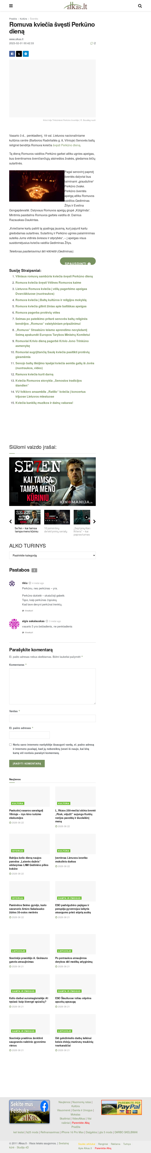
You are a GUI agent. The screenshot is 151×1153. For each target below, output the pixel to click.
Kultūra (23, 18)
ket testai (19, 1132)
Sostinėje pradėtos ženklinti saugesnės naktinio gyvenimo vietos (27, 1041)
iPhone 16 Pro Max (72, 1132)
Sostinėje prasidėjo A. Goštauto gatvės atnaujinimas (28, 959)
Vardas (14, 711)
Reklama (115, 1144)
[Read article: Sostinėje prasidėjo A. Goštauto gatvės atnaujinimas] (29, 944)
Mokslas (75, 1114)
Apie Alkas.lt (85, 1148)
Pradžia (13, 18)
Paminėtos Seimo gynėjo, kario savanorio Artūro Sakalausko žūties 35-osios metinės (28, 908)
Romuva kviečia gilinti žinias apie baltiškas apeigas (51, 306)
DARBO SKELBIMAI (126, 1132)
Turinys (127, 1144)
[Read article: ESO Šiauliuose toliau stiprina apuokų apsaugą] (75, 984)
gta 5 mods (106, 1132)
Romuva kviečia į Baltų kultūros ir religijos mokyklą (51, 300)
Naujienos (64, 1102)
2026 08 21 (63, 917)
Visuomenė (63, 1110)
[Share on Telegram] (26, 54)
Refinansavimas (50, 1132)
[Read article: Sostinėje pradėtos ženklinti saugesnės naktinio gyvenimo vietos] (29, 1024)
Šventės (34, 18)
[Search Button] (140, 5)
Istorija (17, 850)
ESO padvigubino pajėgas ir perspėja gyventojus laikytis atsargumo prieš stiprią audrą (73, 908)
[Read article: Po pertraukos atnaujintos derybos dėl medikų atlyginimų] (75, 944)
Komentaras (18, 664)
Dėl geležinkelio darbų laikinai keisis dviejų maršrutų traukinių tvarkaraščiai (74, 1041)
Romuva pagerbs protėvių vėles (37, 312)
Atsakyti (29, 610)
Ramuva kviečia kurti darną (34, 374)
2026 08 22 (17, 822)
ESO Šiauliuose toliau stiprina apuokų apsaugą (73, 1000)
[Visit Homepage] (75, 5)
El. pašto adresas (21, 728)
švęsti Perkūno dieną (66, 145)
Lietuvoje (18, 951)
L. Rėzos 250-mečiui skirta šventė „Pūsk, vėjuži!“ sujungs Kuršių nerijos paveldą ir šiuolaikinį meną (75, 815)
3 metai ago (55, 621)
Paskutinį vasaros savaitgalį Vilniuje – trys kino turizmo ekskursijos (26, 813)
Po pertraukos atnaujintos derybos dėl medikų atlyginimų (74, 959)
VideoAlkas (78, 1118)
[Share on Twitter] (19, 54)
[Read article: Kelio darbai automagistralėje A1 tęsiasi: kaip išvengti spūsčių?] (29, 984)
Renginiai (103, 1144)
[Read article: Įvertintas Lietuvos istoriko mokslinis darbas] (75, 844)
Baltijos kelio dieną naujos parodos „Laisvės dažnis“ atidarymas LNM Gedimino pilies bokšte (28, 863)
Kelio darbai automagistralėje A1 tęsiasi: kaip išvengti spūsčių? (28, 1000)
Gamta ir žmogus (69, 898)
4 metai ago (38, 583)
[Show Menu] (11, 5)
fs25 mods (32, 1132)
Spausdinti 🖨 (78, 263)
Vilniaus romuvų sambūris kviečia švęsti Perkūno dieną (54, 276)
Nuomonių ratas (81, 1102)
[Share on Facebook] (12, 54)
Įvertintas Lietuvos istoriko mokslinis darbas (71, 859)
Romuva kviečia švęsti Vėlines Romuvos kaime (48, 282)
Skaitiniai (65, 1118)
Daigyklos (91, 1132)
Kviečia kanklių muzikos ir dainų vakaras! (44, 403)
